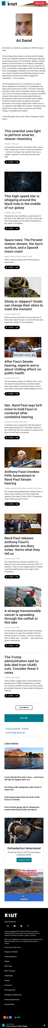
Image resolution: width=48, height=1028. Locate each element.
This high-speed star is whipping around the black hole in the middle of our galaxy (22, 202)
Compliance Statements (13, 995)
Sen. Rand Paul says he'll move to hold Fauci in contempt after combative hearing (23, 411)
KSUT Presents (9, 971)
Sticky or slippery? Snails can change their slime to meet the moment (23, 305)
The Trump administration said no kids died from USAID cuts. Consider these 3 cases (21, 664)
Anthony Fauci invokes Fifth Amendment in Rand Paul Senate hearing (21, 477)
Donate (41, 3)
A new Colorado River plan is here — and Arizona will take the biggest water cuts (24, 778)
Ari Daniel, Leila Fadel (11, 422)
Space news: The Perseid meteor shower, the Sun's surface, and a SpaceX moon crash (23, 245)
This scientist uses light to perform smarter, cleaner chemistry (22, 135)
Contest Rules (9, 1004)
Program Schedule (11, 952)
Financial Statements (11, 999)
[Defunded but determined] (24, 830)
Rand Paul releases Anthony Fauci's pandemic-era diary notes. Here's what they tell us (22, 545)
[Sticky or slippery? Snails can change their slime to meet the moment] (22, 287)
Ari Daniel (7, 144)
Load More (24, 707)
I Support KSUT (24, 860)
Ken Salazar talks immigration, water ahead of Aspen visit (22, 788)
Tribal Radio (8, 976)
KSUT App (8, 966)
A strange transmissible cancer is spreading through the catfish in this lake (22, 616)
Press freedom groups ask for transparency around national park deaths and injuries (21, 808)
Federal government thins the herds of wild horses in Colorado (21, 798)
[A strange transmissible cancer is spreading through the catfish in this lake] (22, 596)
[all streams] (45, 1025)
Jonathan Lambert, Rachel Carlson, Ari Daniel (18, 488)
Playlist (6, 961)
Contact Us (8, 985)
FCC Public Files (9, 990)
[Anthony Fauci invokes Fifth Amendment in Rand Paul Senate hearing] (22, 457)
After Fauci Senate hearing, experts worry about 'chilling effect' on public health (22, 367)
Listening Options (10, 956)
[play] (3, 1025)
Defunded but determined (23, 848)
